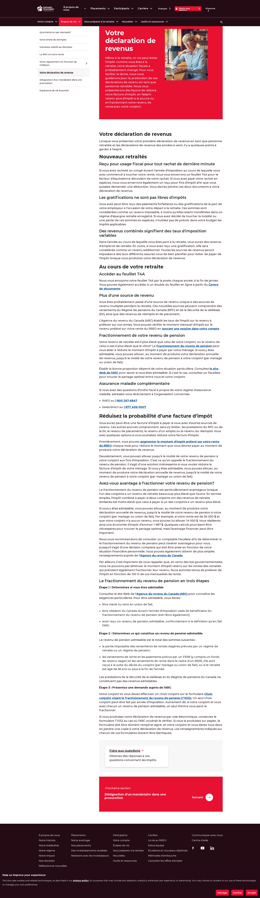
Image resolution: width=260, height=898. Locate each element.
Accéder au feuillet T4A (122, 274)
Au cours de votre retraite (131, 267)
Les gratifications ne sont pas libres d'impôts (142, 197)
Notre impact (47, 855)
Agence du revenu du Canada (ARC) (161, 594)
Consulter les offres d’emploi (165, 860)
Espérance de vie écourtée (54, 90)
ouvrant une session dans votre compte (190, 328)
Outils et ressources (152, 21)
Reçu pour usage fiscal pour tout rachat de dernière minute (157, 164)
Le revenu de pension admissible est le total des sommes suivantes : (147, 640)
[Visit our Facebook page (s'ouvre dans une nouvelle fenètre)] (192, 848)
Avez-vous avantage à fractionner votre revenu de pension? (156, 483)
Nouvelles (127, 21)
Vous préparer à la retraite (99, 21)
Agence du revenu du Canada (161, 555)
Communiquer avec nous (207, 835)
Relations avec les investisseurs (90, 855)
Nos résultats (47, 860)
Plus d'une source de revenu (126, 295)
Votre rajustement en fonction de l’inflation (58, 63)
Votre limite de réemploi (53, 39)
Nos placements (81, 845)
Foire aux (124, 750)
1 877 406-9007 (135, 407)
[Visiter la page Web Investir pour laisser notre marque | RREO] (46, 8)
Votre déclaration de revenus (56, 72)
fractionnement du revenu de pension (184, 346)
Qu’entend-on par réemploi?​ (55, 32)
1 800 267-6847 (126, 400)
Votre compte (45, 21)
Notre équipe (156, 845)
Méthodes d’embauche (162, 855)
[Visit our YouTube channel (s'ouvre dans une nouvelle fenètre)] (201, 848)
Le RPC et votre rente (52, 54)
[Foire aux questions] (136, 756)
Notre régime (47, 850)
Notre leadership (49, 845)
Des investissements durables (89, 850)
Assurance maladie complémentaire (134, 383)
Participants (121, 8)
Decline (237, 892)
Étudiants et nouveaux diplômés (168, 850)
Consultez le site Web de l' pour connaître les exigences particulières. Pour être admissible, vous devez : (157, 596)
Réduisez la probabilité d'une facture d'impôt (155, 416)
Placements (98, 8)
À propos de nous (71, 8)
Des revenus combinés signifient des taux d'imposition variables (152, 233)
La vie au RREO (157, 840)
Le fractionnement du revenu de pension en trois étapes (154, 581)
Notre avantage (80, 840)
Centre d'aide (200, 840)
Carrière (143, 8)
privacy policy (81, 880)
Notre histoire (47, 840)
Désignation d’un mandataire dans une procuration (61, 82)
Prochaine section (118, 788)
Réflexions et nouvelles (53, 865)
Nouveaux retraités (123, 156)
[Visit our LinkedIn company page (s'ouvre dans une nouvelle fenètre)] (211, 848)
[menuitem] (47, 21)
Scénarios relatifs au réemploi (56, 47)
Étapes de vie (68, 21)
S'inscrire (210, 8)
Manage (222, 892)
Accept (252, 892)
